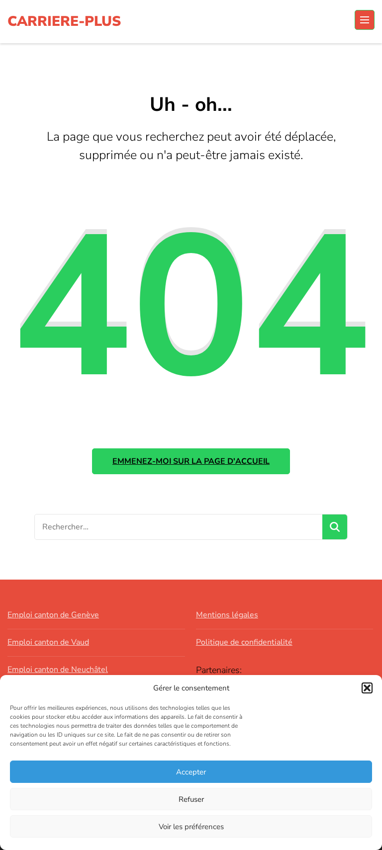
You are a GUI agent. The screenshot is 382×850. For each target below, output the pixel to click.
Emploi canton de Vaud (48, 642)
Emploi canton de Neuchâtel (57, 669)
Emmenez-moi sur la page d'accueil (191, 461)
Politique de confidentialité (244, 642)
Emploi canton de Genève (53, 614)
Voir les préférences (191, 827)
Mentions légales (227, 614)
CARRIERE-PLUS (64, 21)
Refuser (191, 799)
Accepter (191, 772)
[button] (367, 688)
